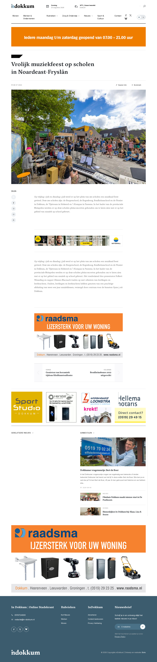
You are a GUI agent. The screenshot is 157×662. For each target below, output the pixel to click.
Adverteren (92, 615)
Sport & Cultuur (100, 17)
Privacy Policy (120, 637)
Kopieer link (122, 85)
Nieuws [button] (87, 16)
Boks (144, 652)
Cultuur (15, 56)
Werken (64, 619)
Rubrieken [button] (51, 16)
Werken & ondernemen (29, 17)
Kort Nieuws (65, 615)
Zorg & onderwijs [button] (70, 16)
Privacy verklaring (95, 623)
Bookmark (137, 85)
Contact (117, 16)
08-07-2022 (17, 85)
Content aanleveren (95, 619)
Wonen (15, 16)
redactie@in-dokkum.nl (25, 619)
